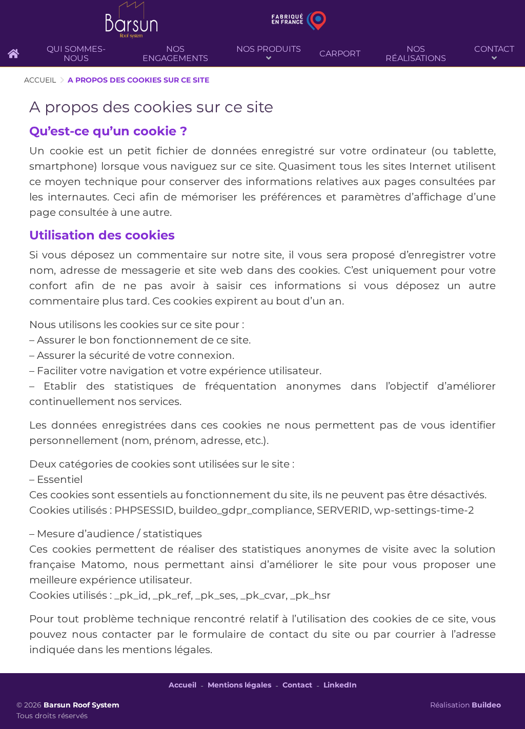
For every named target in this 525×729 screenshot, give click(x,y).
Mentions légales (239, 685)
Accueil (182, 685)
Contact (297, 685)
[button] (269, 54)
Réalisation (465, 705)
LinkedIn (340, 685)
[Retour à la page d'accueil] (131, 20)
